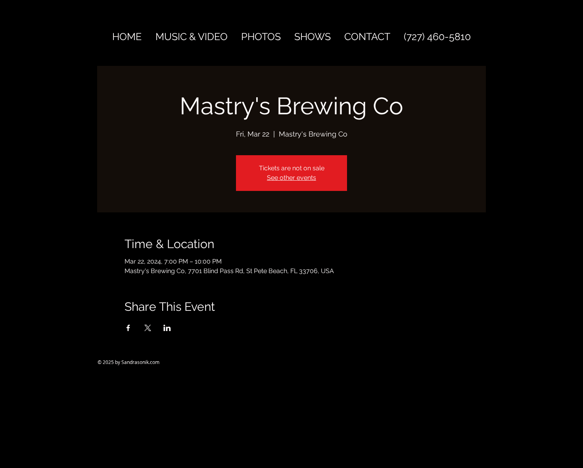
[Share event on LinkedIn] (167, 328)
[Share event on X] (148, 328)
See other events (291, 177)
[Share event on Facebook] (128, 328)
